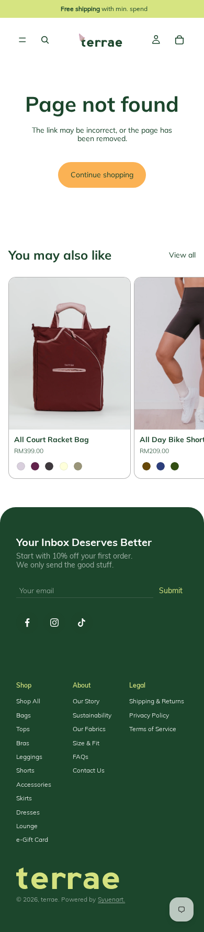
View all (182, 255)
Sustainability (92, 715)
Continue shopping (102, 174)
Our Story (86, 701)
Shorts (25, 770)
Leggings (29, 756)
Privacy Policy (149, 715)
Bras (22, 743)
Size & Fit (86, 743)
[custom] (27, 623)
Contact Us (89, 770)
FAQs (80, 756)
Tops (23, 729)
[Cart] (179, 39)
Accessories (33, 784)
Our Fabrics (89, 729)
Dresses (28, 812)
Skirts (24, 798)
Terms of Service (152, 729)
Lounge (27, 826)
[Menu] (22, 40)
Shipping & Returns (156, 701)
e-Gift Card (32, 839)
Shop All (28, 701)
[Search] (44, 39)
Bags (23, 715)
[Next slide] (183, 377)
